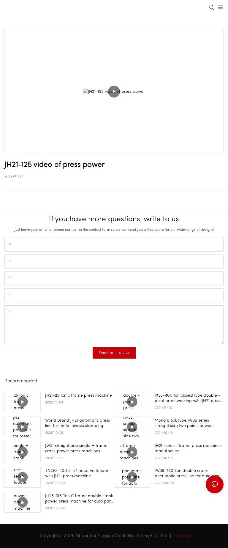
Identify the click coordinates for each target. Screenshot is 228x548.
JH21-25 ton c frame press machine (78, 395)
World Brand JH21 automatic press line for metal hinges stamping (77, 423)
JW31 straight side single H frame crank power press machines (76, 448)
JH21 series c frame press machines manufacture (188, 448)
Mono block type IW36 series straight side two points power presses (183, 423)
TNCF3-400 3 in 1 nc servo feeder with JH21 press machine (76, 473)
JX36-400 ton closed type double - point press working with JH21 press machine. (188, 398)
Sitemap (181, 535)
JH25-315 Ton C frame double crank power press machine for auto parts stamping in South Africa (79, 499)
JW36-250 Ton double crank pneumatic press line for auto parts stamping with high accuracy (188, 474)
